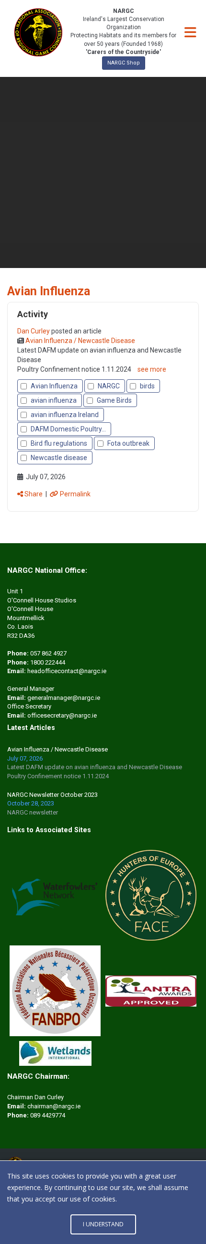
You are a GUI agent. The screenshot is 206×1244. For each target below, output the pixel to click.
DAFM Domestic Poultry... (68, 429)
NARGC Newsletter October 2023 (52, 794)
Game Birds (114, 400)
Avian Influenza (54, 386)
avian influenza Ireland (65, 414)
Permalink (74, 494)
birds (147, 386)
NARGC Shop (123, 63)
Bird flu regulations (59, 443)
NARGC (109, 386)
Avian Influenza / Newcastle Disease (57, 749)
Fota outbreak (128, 443)
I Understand (103, 1224)
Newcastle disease (59, 457)
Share (33, 494)
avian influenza (54, 400)
